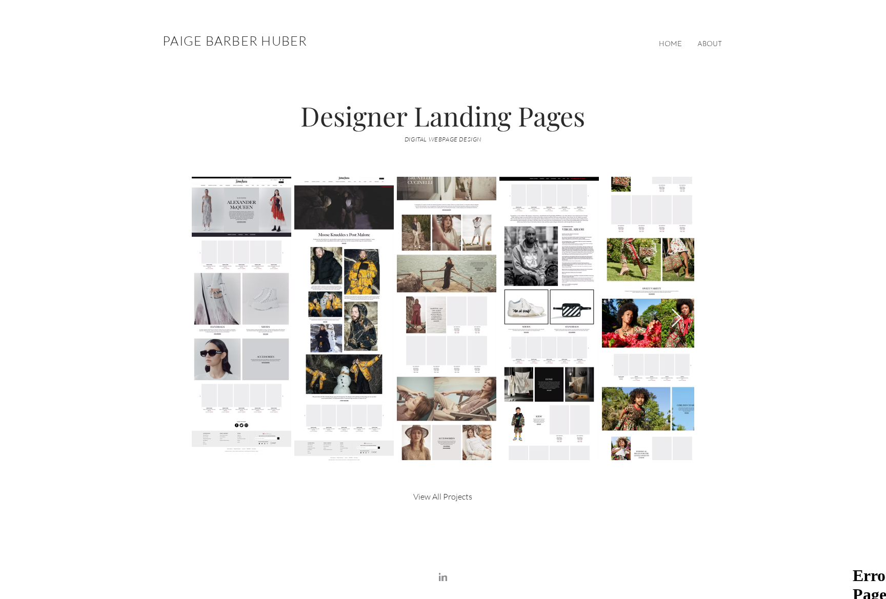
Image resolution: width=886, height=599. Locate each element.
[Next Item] (676, 318)
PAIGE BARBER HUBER (235, 41)
